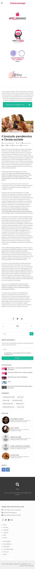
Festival (5, 537)
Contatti (22, 565)
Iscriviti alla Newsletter (15, 104)
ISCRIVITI (17, 358)
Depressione (16, 145)
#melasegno (6, 546)
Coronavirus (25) (17, 400)
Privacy (26, 565)
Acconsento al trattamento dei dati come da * (17, 353)
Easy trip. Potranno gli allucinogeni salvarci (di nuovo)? (20, 387)
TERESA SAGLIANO (15, 437)
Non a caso (6, 552)
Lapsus (5, 554)
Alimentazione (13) (8, 407)
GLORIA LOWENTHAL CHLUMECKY (20, 446)
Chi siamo (5, 527)
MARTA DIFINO (14, 428)
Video (4, 535)
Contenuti (5, 532)
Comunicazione (27, 143)
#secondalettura (7, 544)
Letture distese (7, 541)
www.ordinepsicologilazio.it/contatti (12, 515)
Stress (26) (6, 400)
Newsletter (6, 530)
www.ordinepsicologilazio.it (10, 512)
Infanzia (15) (19, 403)
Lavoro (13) (20, 407)
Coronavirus (25, 145)
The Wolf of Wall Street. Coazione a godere (20, 372)
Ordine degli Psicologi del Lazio (13, 564)
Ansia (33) (20, 397)
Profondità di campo (8, 549)
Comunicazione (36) (8, 397)
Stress (9, 145)
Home (4, 524)
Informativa (8, 354)
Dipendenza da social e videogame (17, 377)
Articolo (19, 143)
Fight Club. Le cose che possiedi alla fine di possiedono (20, 368)
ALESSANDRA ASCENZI (16, 419)
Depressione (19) (8, 403)
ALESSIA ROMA (14, 455)
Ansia (4, 145)
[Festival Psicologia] (17, 4)
